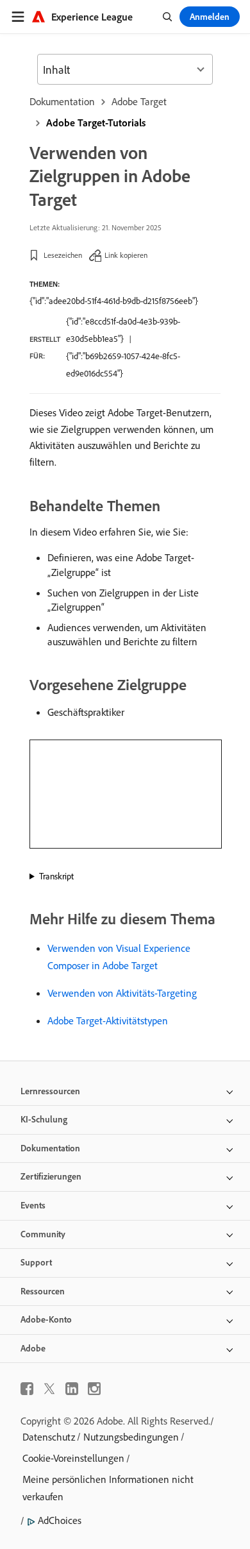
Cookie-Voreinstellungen (73, 1458)
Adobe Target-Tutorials (96, 122)
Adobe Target (139, 101)
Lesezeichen (63, 255)
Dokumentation (62, 101)
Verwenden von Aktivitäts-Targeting (122, 992)
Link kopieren (125, 255)
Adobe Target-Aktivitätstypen (107, 1020)
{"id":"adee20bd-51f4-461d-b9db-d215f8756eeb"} (113, 301)
